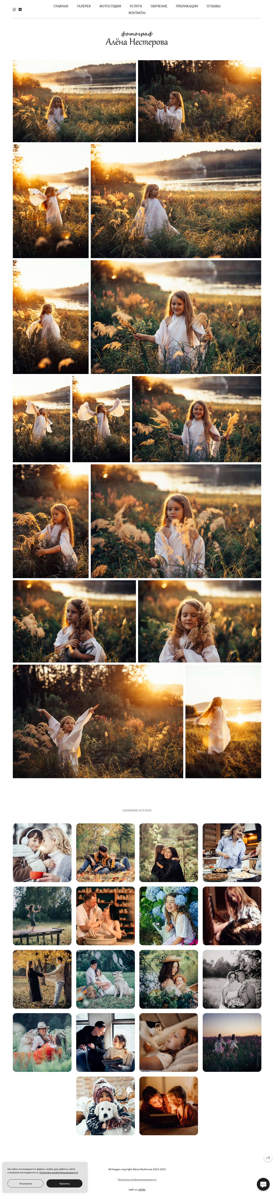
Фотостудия (110, 6)
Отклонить (25, 1183)
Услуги (136, 6)
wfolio (142, 1189)
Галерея (84, 6)
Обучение (158, 6)
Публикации (187, 6)
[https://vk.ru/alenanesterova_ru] (20, 9)
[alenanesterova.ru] (137, 39)
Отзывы (213, 6)
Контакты (137, 12)
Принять (64, 1183)
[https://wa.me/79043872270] (14, 9)
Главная (61, 6)
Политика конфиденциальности (137, 1179)
